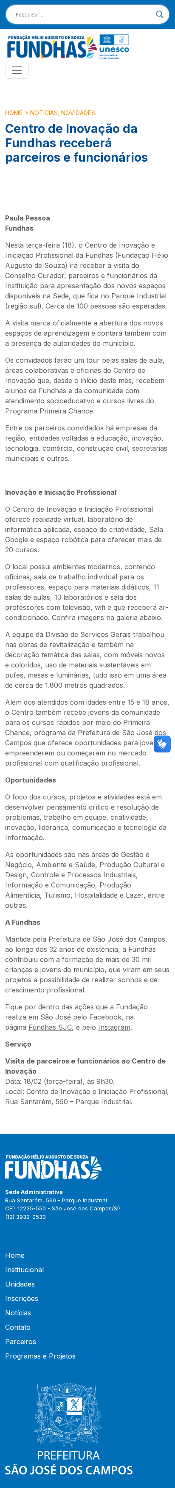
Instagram (114, 1027)
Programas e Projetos (40, 1356)
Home (14, 112)
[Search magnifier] (160, 14)
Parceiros (20, 1341)
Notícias (44, 112)
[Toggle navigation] (17, 70)
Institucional (24, 1269)
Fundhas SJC (50, 1027)
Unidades (20, 1284)
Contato (18, 1327)
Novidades (78, 112)
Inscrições (21, 1298)
